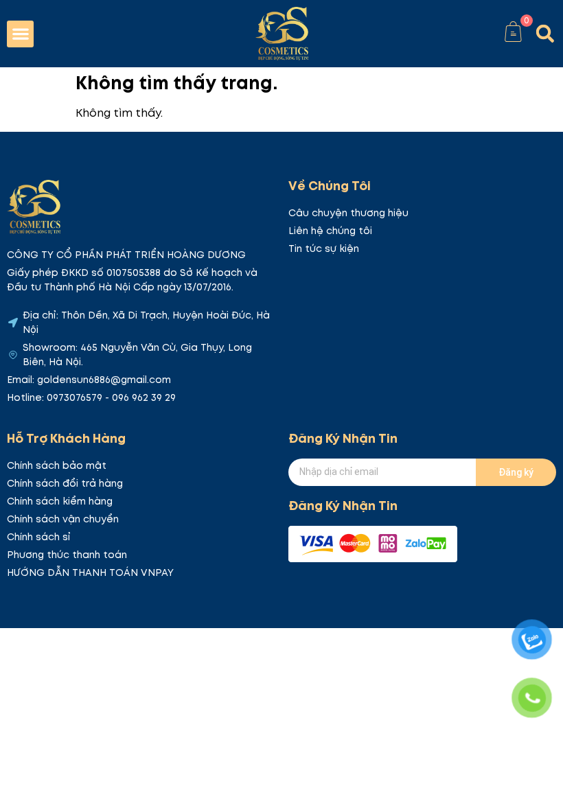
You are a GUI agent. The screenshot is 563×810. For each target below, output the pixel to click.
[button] (20, 34)
